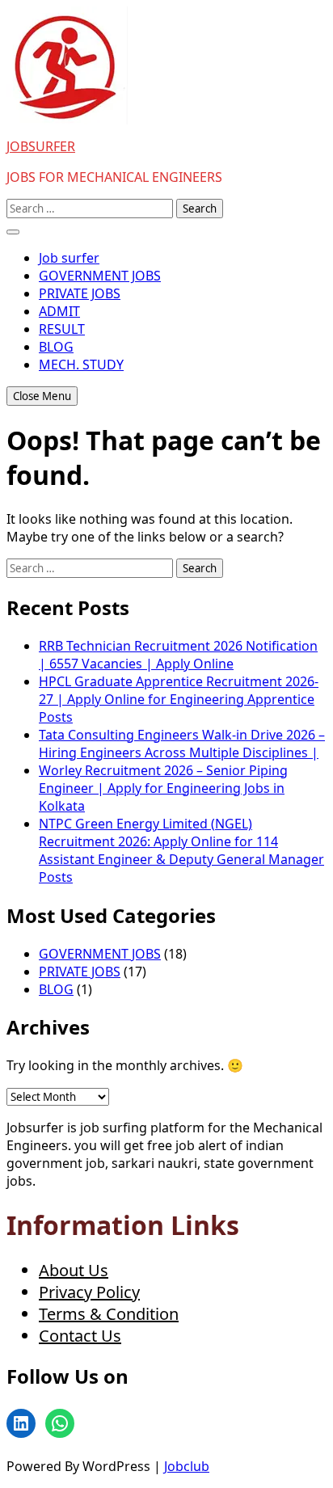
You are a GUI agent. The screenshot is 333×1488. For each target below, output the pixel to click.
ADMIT (59, 311)
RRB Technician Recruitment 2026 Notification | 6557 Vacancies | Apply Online (178, 654)
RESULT (62, 329)
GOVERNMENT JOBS (100, 276)
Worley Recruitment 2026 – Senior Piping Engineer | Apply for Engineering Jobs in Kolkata (163, 788)
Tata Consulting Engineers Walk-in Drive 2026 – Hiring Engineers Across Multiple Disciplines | (182, 743)
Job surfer (69, 258)
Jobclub (186, 1466)
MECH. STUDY (81, 364)
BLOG (56, 347)
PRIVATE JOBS (79, 293)
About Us (73, 1270)
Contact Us (80, 1336)
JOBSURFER (40, 146)
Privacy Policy (89, 1292)
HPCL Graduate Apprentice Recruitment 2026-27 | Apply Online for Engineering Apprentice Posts (178, 699)
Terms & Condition (109, 1314)
